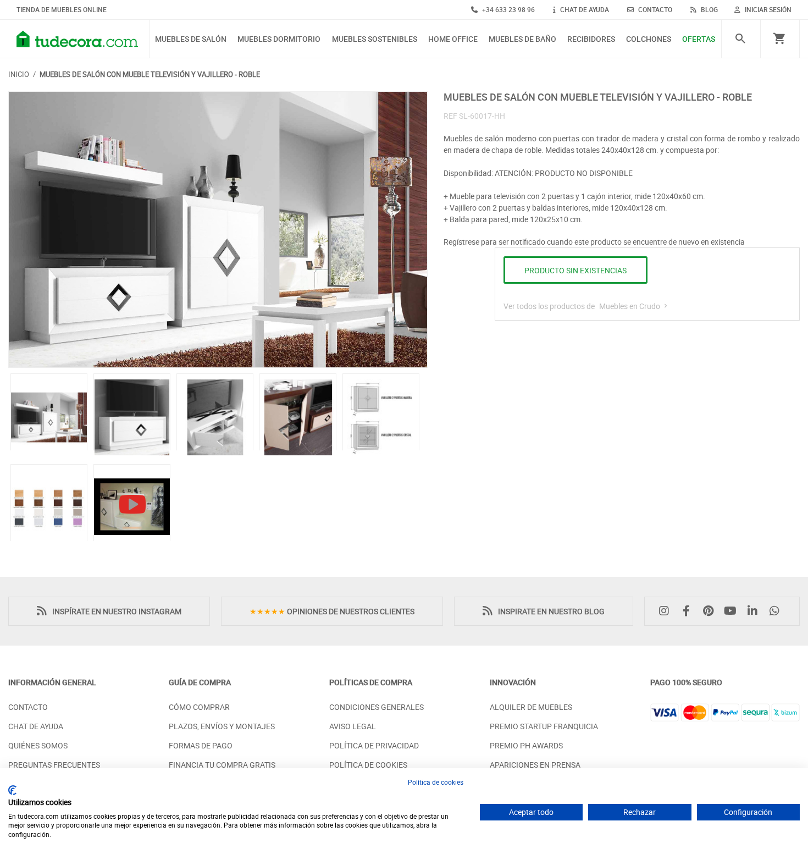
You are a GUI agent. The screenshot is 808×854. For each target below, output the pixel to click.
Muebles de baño (522, 39)
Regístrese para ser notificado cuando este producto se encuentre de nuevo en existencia (594, 241)
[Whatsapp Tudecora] (777, 611)
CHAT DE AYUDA (583, 9)
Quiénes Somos (38, 745)
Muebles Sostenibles (374, 39)
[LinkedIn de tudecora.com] (755, 611)
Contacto (28, 707)
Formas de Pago (201, 745)
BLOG (708, 9)
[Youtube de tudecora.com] (733, 611)
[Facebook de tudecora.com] (689, 611)
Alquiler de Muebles (531, 707)
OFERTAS (698, 39)
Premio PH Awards (526, 745)
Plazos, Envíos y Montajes (222, 726)
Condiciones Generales (376, 707)
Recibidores (591, 39)
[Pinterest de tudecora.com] (711, 611)
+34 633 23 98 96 (507, 9)
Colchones (648, 39)
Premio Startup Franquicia (544, 726)
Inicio (18, 74)
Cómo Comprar (199, 707)
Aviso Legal (352, 726)
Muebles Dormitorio (278, 39)
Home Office (453, 39)
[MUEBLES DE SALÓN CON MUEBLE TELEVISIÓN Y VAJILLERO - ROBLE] (218, 229)
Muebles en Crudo (630, 306)
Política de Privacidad (374, 745)
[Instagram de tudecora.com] (667, 611)
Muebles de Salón (190, 39)
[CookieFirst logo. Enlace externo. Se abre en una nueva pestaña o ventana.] (12, 790)
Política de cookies (435, 782)
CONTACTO (654, 9)
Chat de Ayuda (35, 726)
